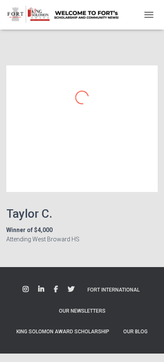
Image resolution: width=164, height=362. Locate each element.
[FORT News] (66, 14)
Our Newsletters (82, 311)
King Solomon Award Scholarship (62, 332)
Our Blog (135, 332)
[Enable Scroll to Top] (147, 345)
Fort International (113, 290)
